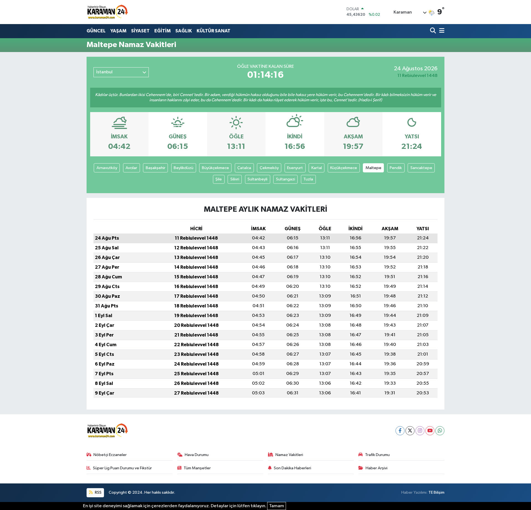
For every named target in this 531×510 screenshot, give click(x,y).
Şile (218, 179)
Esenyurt (295, 168)
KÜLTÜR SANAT (213, 31)
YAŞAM (118, 31)
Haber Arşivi (376, 468)
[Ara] (433, 31)
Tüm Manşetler (197, 468)
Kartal (316, 168)
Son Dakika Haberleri (292, 468)
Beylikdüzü (183, 168)
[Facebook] (400, 430)
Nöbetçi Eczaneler (110, 455)
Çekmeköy (269, 168)
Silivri (234, 179)
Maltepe (373, 168)
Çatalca (244, 168)
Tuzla (308, 179)
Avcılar (131, 168)
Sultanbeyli (257, 179)
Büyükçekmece (215, 168)
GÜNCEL (96, 31)
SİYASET (140, 31)
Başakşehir (155, 168)
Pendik (396, 168)
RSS (97, 492)
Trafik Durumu (377, 455)
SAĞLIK (183, 31)
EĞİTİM (162, 31)
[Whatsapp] (439, 430)
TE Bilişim (436, 492)
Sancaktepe (421, 168)
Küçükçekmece (343, 168)
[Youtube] (429, 430)
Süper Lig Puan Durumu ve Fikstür (122, 468)
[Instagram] (420, 430)
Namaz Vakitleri (289, 455)
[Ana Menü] (441, 31)
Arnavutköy (107, 168)
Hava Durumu (197, 455)
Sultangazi (285, 179)
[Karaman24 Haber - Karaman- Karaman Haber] (107, 12)
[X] (410, 430)
